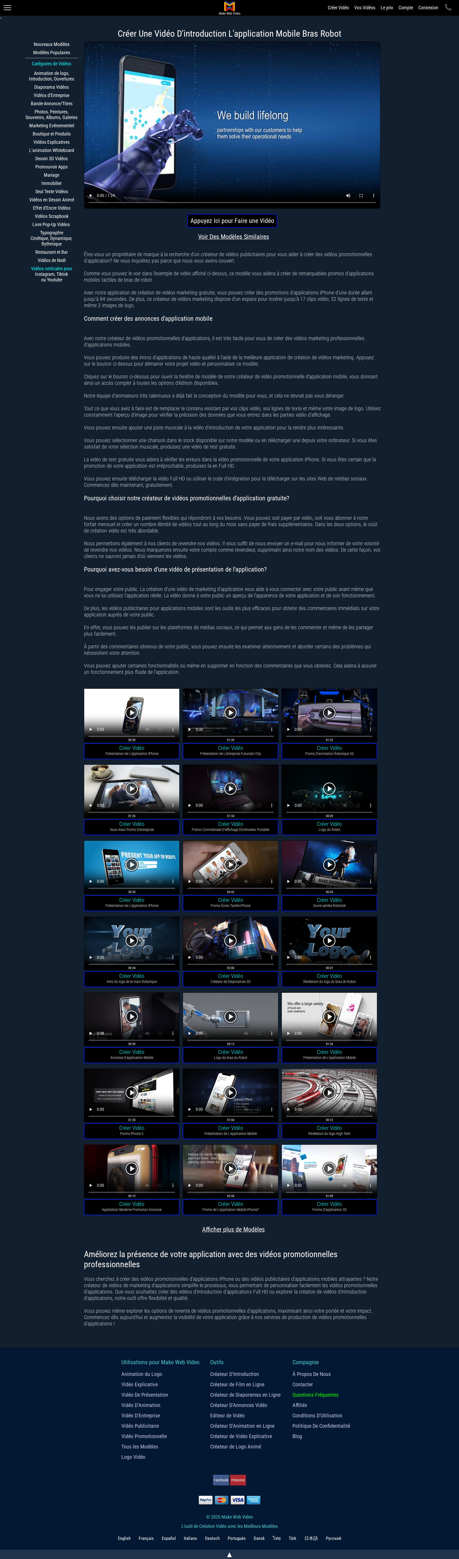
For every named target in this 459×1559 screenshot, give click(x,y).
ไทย (277, 1538)
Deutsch (212, 1538)
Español (169, 1538)
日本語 (311, 1538)
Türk (292, 1538)
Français (146, 1538)
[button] (132, 716)
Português (237, 1538)
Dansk (259, 1538)
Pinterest (238, 1480)
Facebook (221, 1480)
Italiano (190, 1538)
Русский (333, 1538)
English (124, 1538)
